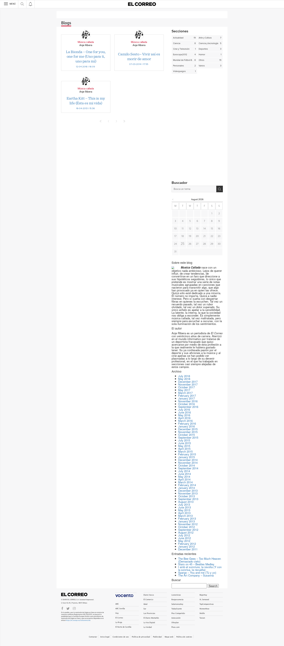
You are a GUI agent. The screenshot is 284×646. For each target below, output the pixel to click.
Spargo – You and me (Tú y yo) (197, 572)
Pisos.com (175, 627)
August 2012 (185, 532)
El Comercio (148, 599)
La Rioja (118, 622)
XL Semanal (204, 599)
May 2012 (184, 541)
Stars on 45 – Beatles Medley (196, 564)
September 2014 (188, 468)
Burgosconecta (177, 599)
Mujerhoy (203, 595)
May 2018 (184, 379)
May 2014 (184, 476)
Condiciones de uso (121, 637)
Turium (202, 618)
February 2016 (187, 423)
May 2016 (184, 415)
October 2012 (186, 527)
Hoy (117, 613)
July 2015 (184, 440)
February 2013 (187, 518)
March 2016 (185, 421)
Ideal (145, 604)
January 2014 (186, 488)
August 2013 (185, 502)
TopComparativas (207, 604)
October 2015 (186, 435)
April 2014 (184, 479)
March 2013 (185, 516)
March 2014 (185, 482)
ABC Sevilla (120, 609)
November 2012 (188, 524)
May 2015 (184, 446)
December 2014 (188, 460)
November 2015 (188, 432)
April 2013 (184, 513)
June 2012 (184, 538)
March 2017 (185, 393)
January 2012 (186, 546)
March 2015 (185, 451)
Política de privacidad (141, 637)
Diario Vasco (148, 595)
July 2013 (184, 504)
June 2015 (184, 443)
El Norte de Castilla (123, 627)
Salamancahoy (177, 604)
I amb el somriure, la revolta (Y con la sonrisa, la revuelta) (200, 568)
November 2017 (188, 384)
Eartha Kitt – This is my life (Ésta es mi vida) (86, 100)
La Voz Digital (149, 622)
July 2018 (184, 376)
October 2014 (186, 465)
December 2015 (188, 429)
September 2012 (188, 530)
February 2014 (187, 485)
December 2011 (188, 549)
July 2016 (184, 409)
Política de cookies (184, 637)
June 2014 (184, 474)
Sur (144, 609)
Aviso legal (104, 637)
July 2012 (184, 535)
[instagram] (74, 608)
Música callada (86, 42)
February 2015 (187, 454)
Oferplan (175, 622)
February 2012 (187, 543)
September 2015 (188, 437)
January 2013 (186, 521)
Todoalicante (176, 609)
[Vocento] (126, 595)
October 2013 (186, 496)
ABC (117, 604)
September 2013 (188, 499)
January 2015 (186, 457)
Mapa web (169, 637)
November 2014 (188, 462)
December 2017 (188, 381)
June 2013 (184, 507)
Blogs (66, 23)
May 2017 (184, 390)
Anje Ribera (85, 45)
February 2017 (187, 395)
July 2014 (184, 471)
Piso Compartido (178, 613)
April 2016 (184, 418)
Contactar (93, 637)
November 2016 (188, 401)
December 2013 (188, 490)
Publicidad (157, 637)
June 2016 (184, 412)
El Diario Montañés (151, 618)
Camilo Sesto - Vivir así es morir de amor (139, 56)
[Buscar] (219, 189)
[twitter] (68, 608)
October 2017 (186, 387)
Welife (202, 613)
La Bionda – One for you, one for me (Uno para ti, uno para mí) (86, 56)
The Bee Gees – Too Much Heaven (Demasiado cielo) (199, 559)
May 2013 (184, 510)
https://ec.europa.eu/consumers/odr (78, 620)
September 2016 (188, 407)
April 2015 (184, 448)
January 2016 (186, 426)
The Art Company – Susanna (196, 575)
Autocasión (175, 618)
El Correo (74, 594)
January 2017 (186, 398)
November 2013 (188, 493)
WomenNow (204, 609)
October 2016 (186, 404)
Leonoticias (176, 595)
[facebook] (62, 608)
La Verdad (147, 627)
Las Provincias (149, 613)
